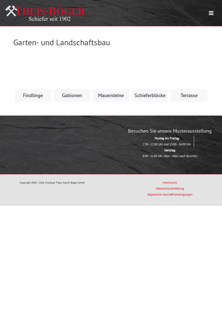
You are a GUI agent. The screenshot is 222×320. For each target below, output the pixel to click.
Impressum (170, 182)
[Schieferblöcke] (150, 71)
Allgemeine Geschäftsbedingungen (169, 194)
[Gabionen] (72, 71)
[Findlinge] (33, 71)
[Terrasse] (189, 71)
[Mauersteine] (111, 71)
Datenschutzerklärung (170, 188)
